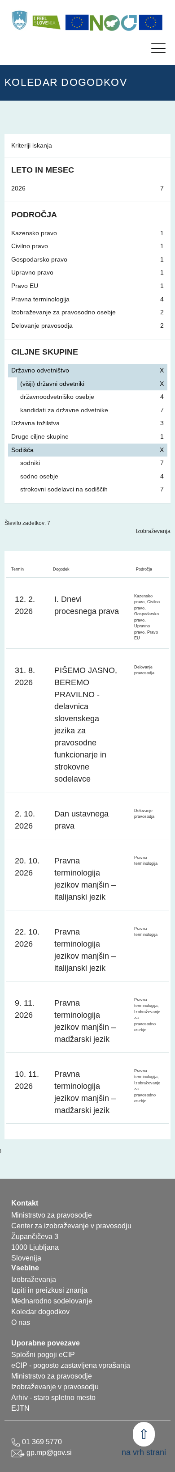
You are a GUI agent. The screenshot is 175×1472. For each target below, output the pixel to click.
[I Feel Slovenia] (46, 20)
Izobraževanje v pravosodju (55, 1387)
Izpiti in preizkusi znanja (49, 1290)
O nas (20, 1322)
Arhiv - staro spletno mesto (53, 1397)
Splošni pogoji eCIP (43, 1354)
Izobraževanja (153, 531)
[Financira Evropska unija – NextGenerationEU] (151, 22)
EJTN (20, 1408)
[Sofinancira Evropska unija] (77, 22)
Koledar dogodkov (40, 1311)
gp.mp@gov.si (48, 1452)
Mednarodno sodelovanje (51, 1301)
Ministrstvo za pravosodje (51, 1376)
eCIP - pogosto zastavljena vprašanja (70, 1365)
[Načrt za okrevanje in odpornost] (114, 22)
